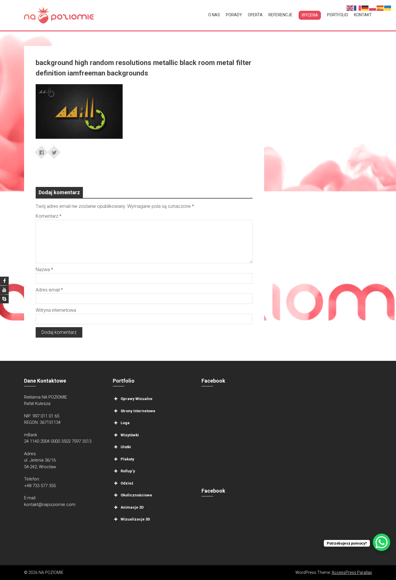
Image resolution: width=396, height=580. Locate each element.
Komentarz (48, 216)
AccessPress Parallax (352, 572)
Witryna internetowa (56, 310)
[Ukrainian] (388, 7)
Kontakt (363, 14)
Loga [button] (125, 423)
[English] (350, 7)
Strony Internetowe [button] (138, 410)
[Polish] (373, 7)
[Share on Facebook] (41, 150)
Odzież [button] (127, 483)
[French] (358, 7)
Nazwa (44, 269)
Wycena (309, 15)
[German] (365, 7)
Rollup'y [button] (128, 471)
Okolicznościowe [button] (136, 495)
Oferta (255, 14)
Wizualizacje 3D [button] (135, 519)
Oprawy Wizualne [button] (136, 399)
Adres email (49, 290)
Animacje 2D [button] (132, 507)
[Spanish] (380, 7)
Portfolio (337, 14)
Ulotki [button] (126, 447)
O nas (214, 14)
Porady (234, 14)
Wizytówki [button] (130, 435)
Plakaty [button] (127, 459)
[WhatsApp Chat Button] (381, 542)
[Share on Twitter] (54, 150)
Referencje (280, 14)
